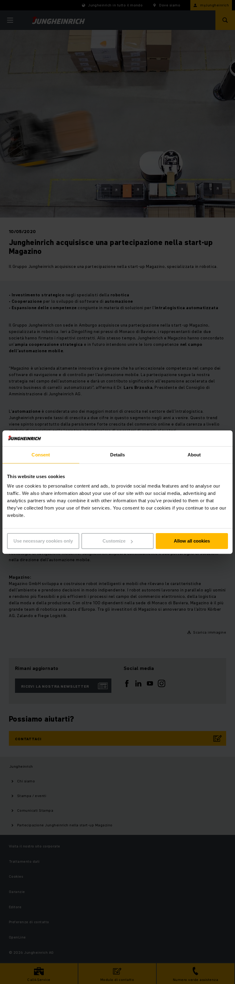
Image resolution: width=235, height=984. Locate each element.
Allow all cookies (192, 540)
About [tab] (194, 454)
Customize (114, 540)
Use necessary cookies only (43, 540)
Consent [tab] (41, 454)
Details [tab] (117, 454)
